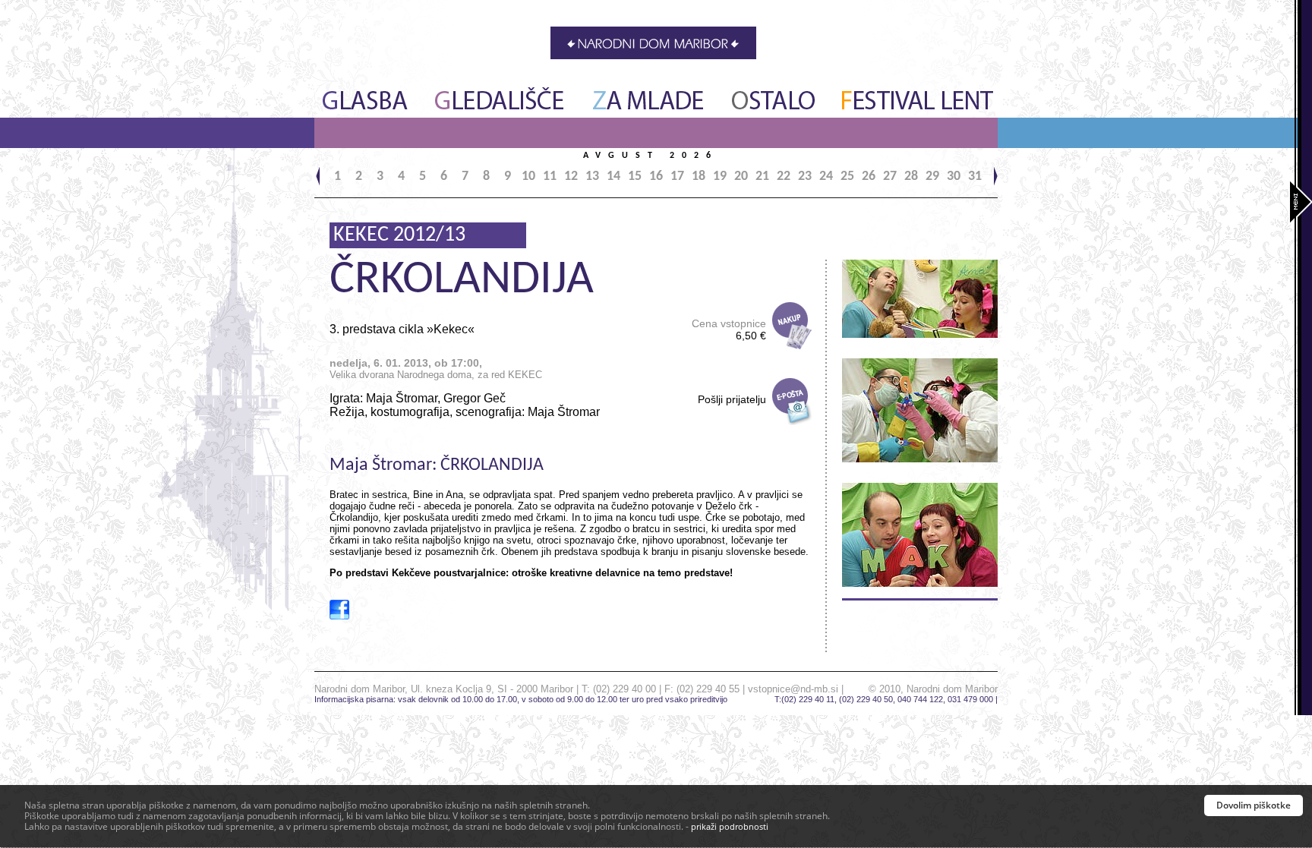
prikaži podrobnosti (729, 826)
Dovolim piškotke (1253, 805)
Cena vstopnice (729, 329)
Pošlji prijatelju (732, 399)
